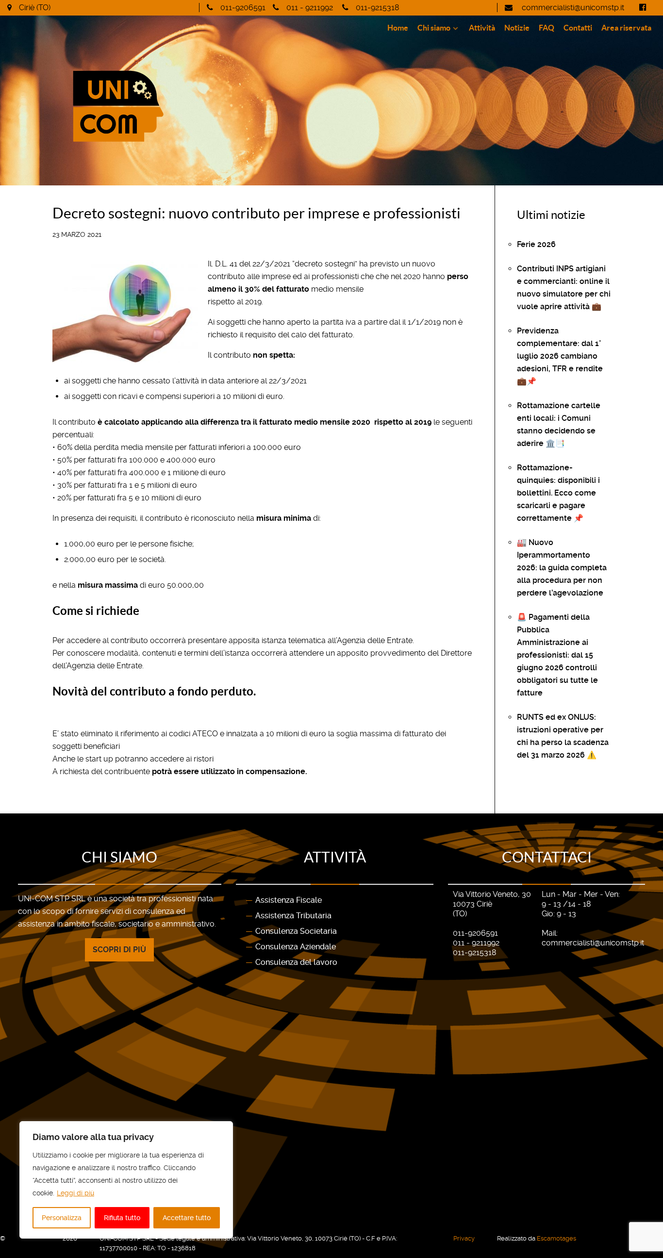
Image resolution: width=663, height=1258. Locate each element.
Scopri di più (119, 949)
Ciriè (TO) (34, 7)
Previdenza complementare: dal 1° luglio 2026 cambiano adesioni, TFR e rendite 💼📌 (560, 356)
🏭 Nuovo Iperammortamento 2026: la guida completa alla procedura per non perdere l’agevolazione (562, 567)
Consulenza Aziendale (295, 946)
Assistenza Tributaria (293, 915)
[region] (126, 1180)
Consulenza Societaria (296, 931)
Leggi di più (75, 1193)
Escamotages (556, 1238)
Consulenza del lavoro (296, 962)
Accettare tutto (187, 1218)
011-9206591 (242, 7)
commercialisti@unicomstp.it (572, 7)
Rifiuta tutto (122, 1218)
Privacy (464, 1238)
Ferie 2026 (536, 244)
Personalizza (62, 1218)
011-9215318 (377, 7)
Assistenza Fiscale (288, 900)
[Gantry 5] (167, 106)
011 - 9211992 (309, 7)
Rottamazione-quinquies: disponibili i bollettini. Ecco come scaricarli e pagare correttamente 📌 (558, 493)
